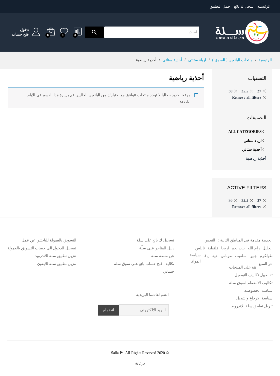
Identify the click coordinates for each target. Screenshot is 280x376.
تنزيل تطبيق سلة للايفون (56, 264)
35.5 (244, 91)
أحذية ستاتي (252, 149)
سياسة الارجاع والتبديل (254, 298)
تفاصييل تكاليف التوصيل (254, 275)
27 (259, 91)
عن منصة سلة (162, 256)
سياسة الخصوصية (258, 290)
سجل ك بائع (243, 6)
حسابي (168, 271)
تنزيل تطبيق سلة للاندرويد (252, 306)
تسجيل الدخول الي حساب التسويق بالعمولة (41, 248)
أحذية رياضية (256, 158)
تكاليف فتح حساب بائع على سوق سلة (144, 264)
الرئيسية (263, 6)
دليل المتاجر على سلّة (156, 248)
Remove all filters (246, 97)
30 (230, 91)
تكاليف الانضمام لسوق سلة (251, 283)
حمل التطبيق (220, 6)
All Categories (245, 132)
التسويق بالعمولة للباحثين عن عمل (49, 240)
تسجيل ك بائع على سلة (155, 240)
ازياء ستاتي (253, 141)
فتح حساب (20, 34)
